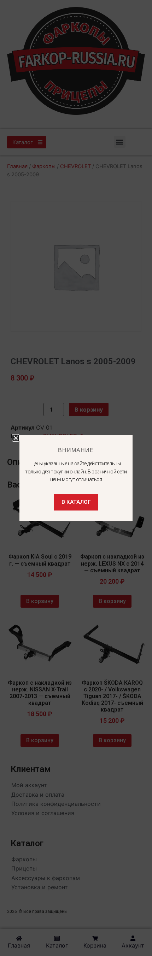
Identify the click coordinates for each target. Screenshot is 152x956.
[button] (15, 438)
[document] (76, 478)
